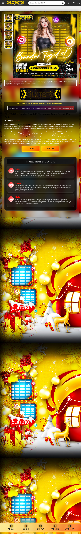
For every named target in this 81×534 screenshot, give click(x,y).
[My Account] (68, 3)
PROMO (11, 529)
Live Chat (70, 529)
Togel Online (28, 136)
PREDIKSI (55, 529)
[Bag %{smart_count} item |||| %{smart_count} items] (78, 3)
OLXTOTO (45, 139)
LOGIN (31, 149)
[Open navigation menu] (3, 3)
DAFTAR (50, 149)
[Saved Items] (73, 3)
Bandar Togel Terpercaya (25, 124)
